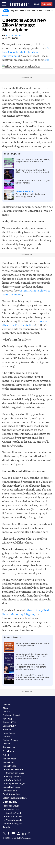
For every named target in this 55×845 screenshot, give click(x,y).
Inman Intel (8, 762)
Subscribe (46, 4)
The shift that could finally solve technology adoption (31, 195)
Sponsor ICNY (9, 726)
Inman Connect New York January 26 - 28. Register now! (33, 644)
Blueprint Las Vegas (15, 783)
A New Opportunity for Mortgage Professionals (25, 52)
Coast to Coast (13, 809)
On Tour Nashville (14, 780)
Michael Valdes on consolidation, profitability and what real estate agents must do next (31, 666)
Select (6, 755)
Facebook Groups (11, 806)
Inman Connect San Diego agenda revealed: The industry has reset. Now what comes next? (32, 656)
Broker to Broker (14, 816)
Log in (36, 4)
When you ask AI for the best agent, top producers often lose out (33, 160)
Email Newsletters (11, 794)
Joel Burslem (14, 35)
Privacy (6, 743)
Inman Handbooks (11, 787)
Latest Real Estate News (15, 798)
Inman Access (9, 758)
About (6, 708)
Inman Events (9, 766)
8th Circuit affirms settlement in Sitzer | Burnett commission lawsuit (33, 171)
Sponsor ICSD (9, 722)
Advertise (7, 719)
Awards (6, 827)
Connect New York (14, 769)
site (46, 60)
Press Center (9, 733)
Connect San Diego (15, 773)
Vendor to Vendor (14, 820)
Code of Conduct (10, 740)
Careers (6, 736)
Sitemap (7, 729)
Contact (6, 711)
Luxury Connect (13, 776)
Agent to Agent (13, 813)
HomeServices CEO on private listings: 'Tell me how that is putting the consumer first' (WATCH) (32, 677)
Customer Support (11, 715)
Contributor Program (12, 823)
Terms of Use (9, 747)
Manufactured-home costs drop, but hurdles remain (33, 181)
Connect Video (10, 790)
